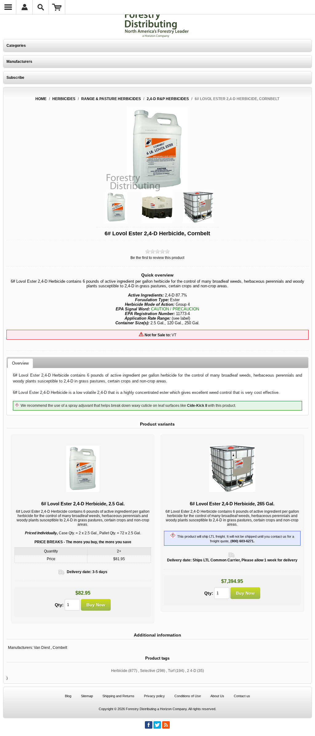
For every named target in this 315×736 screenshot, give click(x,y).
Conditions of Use (187, 696)
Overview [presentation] (20, 363)
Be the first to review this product (157, 258)
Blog (68, 696)
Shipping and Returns (118, 696)
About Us (217, 696)
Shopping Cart (57, 7)
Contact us (242, 696)
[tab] (20, 363)
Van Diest (42, 647)
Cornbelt (60, 647)
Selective (147, 671)
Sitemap (87, 696)
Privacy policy (154, 696)
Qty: (59, 604)
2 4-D (191, 671)
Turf (171, 671)
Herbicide (119, 671)
